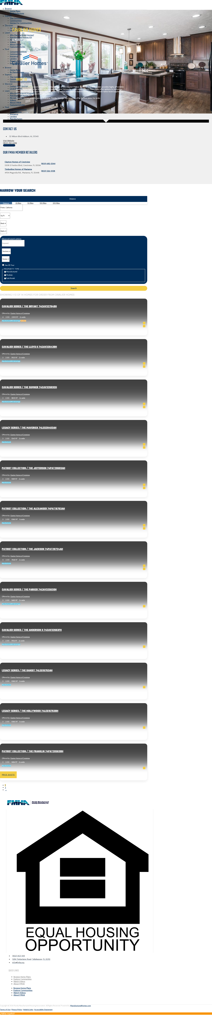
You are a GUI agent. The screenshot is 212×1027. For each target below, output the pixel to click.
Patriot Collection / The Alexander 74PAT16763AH (33, 509)
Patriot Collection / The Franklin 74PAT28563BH (32, 751)
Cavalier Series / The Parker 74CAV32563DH (29, 590)
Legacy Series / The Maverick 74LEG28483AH (29, 428)
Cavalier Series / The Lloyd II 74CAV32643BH (29, 347)
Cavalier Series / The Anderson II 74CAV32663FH (32, 630)
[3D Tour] (144, 326)
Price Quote (8, 335)
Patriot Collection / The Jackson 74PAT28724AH (32, 549)
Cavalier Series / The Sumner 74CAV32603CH (29, 387)
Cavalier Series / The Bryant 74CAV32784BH (29, 306)
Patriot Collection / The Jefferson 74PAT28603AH (33, 468)
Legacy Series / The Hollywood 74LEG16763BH (30, 711)
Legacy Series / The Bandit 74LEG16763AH (27, 670)
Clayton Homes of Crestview (20, 313)
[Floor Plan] (144, 323)
